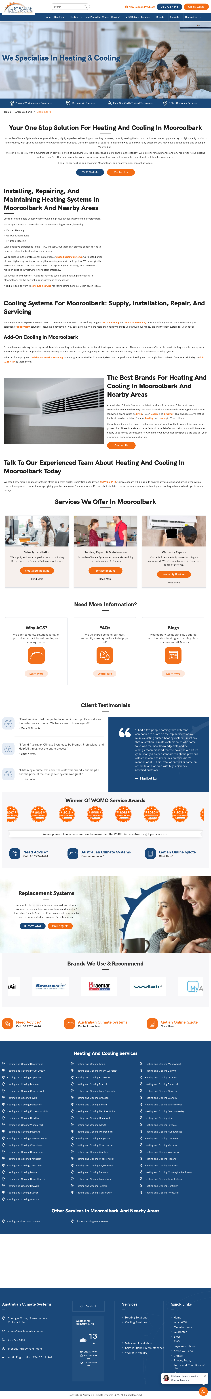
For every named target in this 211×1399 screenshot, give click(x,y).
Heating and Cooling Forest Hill (162, 1192)
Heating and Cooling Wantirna (92, 1151)
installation (37, 357)
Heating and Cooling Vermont (161, 1145)
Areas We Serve (23, 111)
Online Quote (196, 6)
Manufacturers (183, 1327)
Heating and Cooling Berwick (92, 1172)
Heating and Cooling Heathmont (25, 1063)
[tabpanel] (32, 986)
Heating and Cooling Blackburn (93, 1077)
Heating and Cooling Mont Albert (163, 1063)
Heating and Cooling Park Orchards (95, 1091)
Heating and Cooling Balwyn (160, 1070)
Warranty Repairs (136, 1352)
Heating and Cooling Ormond (161, 1077)
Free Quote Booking (37, 570)
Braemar (168, 413)
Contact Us (191, 16)
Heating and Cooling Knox (90, 1063)
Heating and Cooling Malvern (23, 1172)
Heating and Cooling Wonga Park (25, 1124)
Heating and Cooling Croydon (92, 1097)
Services (145, 16)
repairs (48, 357)
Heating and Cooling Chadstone (24, 1145)
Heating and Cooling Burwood (161, 1084)
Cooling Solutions (136, 1322)
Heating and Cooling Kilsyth (91, 1124)
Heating (74, 16)
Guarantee (180, 1331)
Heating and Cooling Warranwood (164, 1104)
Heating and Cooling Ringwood (93, 1138)
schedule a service (41, 285)
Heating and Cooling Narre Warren (26, 1179)
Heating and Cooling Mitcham (23, 1131)
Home (47, 16)
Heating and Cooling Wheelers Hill (95, 1158)
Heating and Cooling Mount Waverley (96, 1070)
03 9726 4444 (169, 6)
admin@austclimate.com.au (26, 1331)
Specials (174, 16)
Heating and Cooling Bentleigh (161, 1185)
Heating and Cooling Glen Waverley (164, 1111)
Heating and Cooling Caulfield (161, 1138)
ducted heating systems (69, 256)
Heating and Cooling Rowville (23, 1185)
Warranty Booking (174, 574)
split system (23, 326)
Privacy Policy (182, 1360)
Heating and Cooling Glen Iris (23, 1199)
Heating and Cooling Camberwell (25, 1091)
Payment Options (184, 1346)
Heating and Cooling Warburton (162, 1151)
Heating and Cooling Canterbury (94, 1192)
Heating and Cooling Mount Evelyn (26, 1070)
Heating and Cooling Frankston (24, 1158)
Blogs (177, 1336)
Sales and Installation (138, 1343)
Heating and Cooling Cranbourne (94, 1145)
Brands (160, 16)
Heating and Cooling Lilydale (161, 1124)
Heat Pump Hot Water (96, 16)
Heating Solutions (136, 1317)
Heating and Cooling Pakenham (93, 1179)
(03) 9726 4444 (108, 481)
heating (149, 418)
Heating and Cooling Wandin (161, 1097)
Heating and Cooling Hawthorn (24, 1118)
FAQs (177, 1341)
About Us (58, 16)
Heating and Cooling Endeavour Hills (27, 1111)
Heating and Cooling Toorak (91, 1185)
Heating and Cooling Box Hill (92, 1084)
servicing (58, 357)
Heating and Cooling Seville (22, 1097)
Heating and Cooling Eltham (91, 1104)
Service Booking (105, 570)
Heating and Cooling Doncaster (24, 1104)
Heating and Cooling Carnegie (161, 1091)
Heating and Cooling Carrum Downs (27, 1138)
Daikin (154, 413)
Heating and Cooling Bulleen (22, 1192)
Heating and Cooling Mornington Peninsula (168, 1172)
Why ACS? (180, 1322)
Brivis (139, 413)
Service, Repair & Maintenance (144, 1347)
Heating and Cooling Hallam (160, 1158)
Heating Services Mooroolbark (23, 1221)
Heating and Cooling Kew (159, 1118)
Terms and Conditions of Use (189, 1367)
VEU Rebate (132, 16)
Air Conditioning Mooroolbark (92, 1221)
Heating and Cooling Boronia (23, 1084)
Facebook (91, 1306)
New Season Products (141, 7)
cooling (163, 418)
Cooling (115, 16)
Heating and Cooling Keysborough (94, 1165)
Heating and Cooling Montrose (161, 1165)
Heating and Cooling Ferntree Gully (95, 1111)
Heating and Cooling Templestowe (164, 1179)
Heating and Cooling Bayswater (24, 1077)
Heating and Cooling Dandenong (25, 1151)
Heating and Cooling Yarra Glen (24, 1165)
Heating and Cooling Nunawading (163, 1131)
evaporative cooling (135, 322)
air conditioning (110, 322)
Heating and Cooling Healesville (93, 1118)
